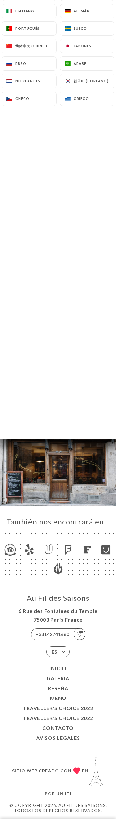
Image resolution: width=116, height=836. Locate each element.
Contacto (58, 728)
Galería (58, 678)
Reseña (58, 688)
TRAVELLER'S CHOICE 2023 (58, 708)
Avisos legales (58, 738)
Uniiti (63, 793)
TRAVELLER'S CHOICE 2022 (58, 718)
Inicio (58, 668)
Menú (58, 698)
